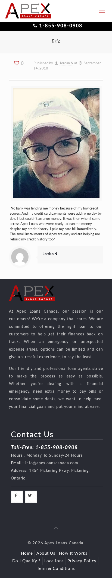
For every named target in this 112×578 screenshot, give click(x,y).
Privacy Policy (82, 561)
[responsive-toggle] (102, 10)
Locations (54, 561)
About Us (45, 553)
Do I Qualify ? (26, 561)
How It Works (73, 553)
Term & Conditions (56, 569)
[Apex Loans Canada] (28, 11)
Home (27, 553)
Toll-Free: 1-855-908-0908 (44, 447)
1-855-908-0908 (60, 26)
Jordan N (66, 63)
